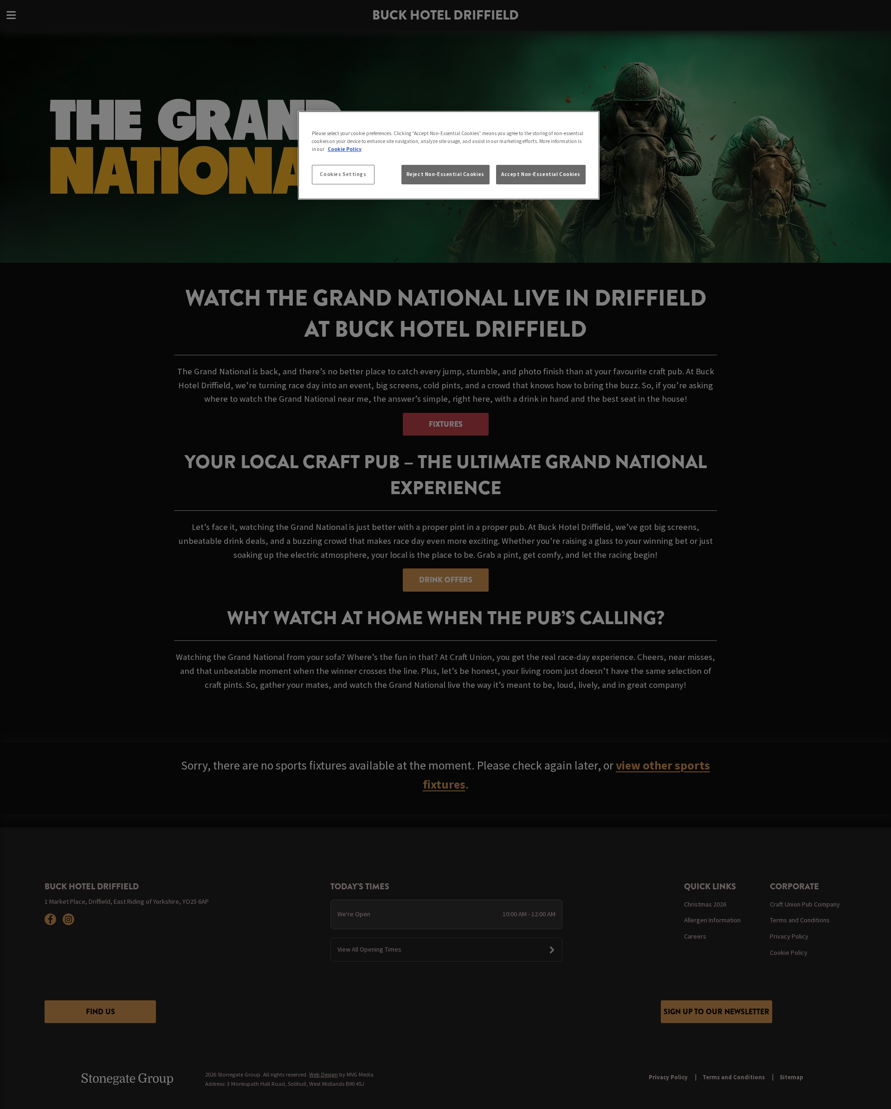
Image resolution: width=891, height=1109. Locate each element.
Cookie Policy (345, 149)
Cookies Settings (343, 174)
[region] (449, 155)
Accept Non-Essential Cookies (541, 174)
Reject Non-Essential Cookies (445, 174)
